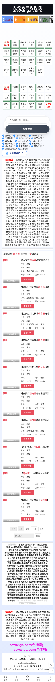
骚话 (34, 221)
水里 (8, 213)
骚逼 (34, 178)
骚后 (12, 224)
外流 (17, 165)
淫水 (38, 242)
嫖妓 (21, 189)
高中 (32, 170)
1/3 (27, 529)
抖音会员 (40, 105)
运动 (24, 170)
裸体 (12, 176)
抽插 (31, 612)
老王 (38, 176)
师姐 (30, 218)
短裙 (30, 176)
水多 (34, 242)
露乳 (25, 633)
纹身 (25, 631)
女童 (47, 186)
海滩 (12, 168)
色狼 (43, 165)
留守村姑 (6, 105)
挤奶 (12, 189)
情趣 (12, 633)
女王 (43, 625)
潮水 (30, 242)
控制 (23, 639)
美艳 (25, 178)
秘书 (12, 192)
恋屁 (30, 234)
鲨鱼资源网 (48, 61)
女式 (30, 205)
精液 (21, 213)
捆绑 (17, 234)
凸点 (30, 633)
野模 (43, 218)
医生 (21, 181)
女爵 (47, 189)
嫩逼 (17, 242)
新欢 (47, 229)
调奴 (28, 639)
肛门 (47, 181)
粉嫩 (12, 242)
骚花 (8, 224)
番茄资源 (31, 52)
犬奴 (17, 628)
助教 (43, 232)
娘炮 (34, 208)
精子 (30, 202)
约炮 (18, 160)
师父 (25, 218)
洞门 (25, 226)
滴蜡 (12, 620)
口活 (43, 234)
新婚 (43, 229)
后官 (17, 173)
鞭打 (17, 620)
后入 (49, 170)
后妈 (38, 173)
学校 (30, 168)
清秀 (25, 224)
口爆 (34, 202)
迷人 (8, 194)
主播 (34, 192)
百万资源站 (15, 61)
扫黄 (30, 221)
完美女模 (31, 88)
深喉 (38, 620)
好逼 (30, 216)
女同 (38, 186)
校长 (12, 181)
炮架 (43, 200)
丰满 (43, 242)
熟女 (30, 625)
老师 (47, 178)
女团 (43, 186)
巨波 (12, 221)
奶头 (34, 197)
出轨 (25, 165)
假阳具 (46, 617)
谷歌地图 (32, 659)
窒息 (12, 631)
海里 (47, 210)
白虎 (21, 216)
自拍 (17, 186)
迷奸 (17, 617)
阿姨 (17, 162)
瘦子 (8, 242)
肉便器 (8, 615)
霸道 (34, 162)
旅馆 (21, 184)
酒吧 (47, 205)
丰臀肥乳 (15, 88)
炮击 (8, 202)
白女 (21, 186)
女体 (8, 189)
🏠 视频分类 (6, 88)
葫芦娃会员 (31, 105)
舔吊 (47, 202)
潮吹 (21, 636)
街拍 (21, 176)
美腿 (38, 633)
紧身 (47, 242)
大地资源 (6, 61)
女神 (21, 205)
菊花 (34, 181)
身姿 (21, 210)
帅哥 (30, 162)
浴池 (34, 224)
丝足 (8, 240)
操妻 (17, 197)
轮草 (30, 200)
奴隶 (8, 628)
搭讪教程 (40, 88)
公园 (17, 213)
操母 (21, 197)
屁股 (38, 181)
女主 (8, 226)
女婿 (12, 165)
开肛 (43, 181)
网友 (22, 160)
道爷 (12, 216)
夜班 (8, 200)
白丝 (47, 226)
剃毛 (30, 173)
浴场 (30, 224)
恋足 (25, 234)
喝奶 (17, 189)
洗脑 (47, 636)
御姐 (38, 625)
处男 (43, 162)
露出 (26, 617)
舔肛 (30, 620)
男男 (30, 194)
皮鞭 (41, 170)
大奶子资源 (40, 43)
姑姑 (47, 208)
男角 (17, 226)
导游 (38, 213)
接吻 (12, 184)
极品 (25, 192)
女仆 (47, 625)
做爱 (21, 168)
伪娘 (30, 208)
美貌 (38, 240)
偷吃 (25, 240)
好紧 (8, 168)
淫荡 (17, 232)
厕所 (38, 184)
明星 (43, 192)
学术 (43, 224)
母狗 (48, 612)
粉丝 (30, 229)
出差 (43, 197)
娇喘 (11, 170)
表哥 (25, 237)
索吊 (8, 205)
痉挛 (30, 636)
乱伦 (17, 623)
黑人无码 (48, 88)
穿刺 (21, 631)
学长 (47, 216)
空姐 (8, 625)
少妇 (25, 625)
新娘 (8, 232)
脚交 (38, 237)
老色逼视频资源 (31, 71)
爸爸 (43, 176)
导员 (8, 216)
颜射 (48, 160)
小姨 (17, 205)
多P (12, 237)
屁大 (21, 192)
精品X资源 (40, 71)
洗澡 (17, 194)
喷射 (25, 189)
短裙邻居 (23, 88)
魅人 (34, 240)
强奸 (13, 617)
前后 (48, 245)
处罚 (8, 186)
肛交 (22, 615)
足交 (26, 615)
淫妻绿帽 (31, 96)
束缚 (27, 612)
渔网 (8, 229)
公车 (29, 245)
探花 (47, 197)
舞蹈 (35, 160)
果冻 (43, 240)
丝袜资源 (31, 43)
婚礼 (38, 229)
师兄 (34, 218)
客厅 (34, 184)
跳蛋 (34, 200)
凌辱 (22, 612)
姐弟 (34, 623)
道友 (47, 213)
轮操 (25, 200)
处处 (12, 178)
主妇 (25, 213)
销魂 (25, 232)
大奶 (25, 197)
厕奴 (21, 628)
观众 (34, 229)
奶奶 (47, 173)
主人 (12, 628)
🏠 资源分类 (6, 43)
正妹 (8, 197)
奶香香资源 (48, 43)
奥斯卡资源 (15, 43)
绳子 (30, 210)
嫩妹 (21, 242)
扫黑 (38, 221)
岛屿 (43, 213)
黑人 (43, 168)
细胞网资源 (15, 52)
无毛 (17, 216)
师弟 (17, 218)
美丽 (38, 178)
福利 (38, 165)
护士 (17, 181)
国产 (20, 245)
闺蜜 (30, 186)
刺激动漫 (23, 96)
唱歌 (8, 208)
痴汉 (48, 615)
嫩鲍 (47, 633)
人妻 (25, 181)
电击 (8, 631)
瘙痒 (17, 224)
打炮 (25, 168)
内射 (25, 202)
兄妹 (30, 623)
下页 (34, 529)
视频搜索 (27, 128)
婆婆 (8, 176)
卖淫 (12, 210)
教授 (38, 232)
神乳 (16, 237)
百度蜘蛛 (23, 659)
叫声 (47, 168)
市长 (38, 218)
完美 (27, 160)
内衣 (37, 170)
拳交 (47, 628)
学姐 (38, 216)
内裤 (44, 245)
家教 (25, 242)
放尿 (34, 628)
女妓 (34, 189)
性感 (30, 178)
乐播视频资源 (40, 61)
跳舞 (30, 226)
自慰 (34, 234)
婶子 (25, 210)
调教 (21, 224)
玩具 (38, 200)
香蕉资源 (40, 52)
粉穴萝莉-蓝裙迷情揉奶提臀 (37, 260)
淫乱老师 (15, 105)
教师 (8, 181)
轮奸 (8, 617)
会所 (12, 208)
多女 (47, 194)
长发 (34, 173)
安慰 (12, 200)
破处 (47, 176)
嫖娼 (17, 210)
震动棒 (39, 617)
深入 (8, 173)
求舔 (17, 229)
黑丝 (43, 226)
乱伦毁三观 (48, 105)
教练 (34, 232)
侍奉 (32, 639)
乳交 (29, 237)
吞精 (43, 620)
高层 (24, 245)
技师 (34, 165)
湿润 (43, 184)
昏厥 (38, 636)
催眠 (43, 636)
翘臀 (34, 633)
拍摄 (21, 221)
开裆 (21, 633)
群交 (19, 170)
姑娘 (43, 208)
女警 (43, 189)
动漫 (21, 226)
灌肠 (38, 628)
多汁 (17, 636)
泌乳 (12, 194)
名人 (47, 192)
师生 (38, 623)
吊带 (8, 633)
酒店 (25, 184)
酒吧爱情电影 (35, 666)
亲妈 (43, 173)
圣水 (30, 628)
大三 (28, 170)
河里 (12, 213)
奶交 (34, 237)
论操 (21, 200)
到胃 (12, 173)
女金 (38, 189)
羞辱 (21, 620)
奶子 (30, 197)
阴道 (21, 232)
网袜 (12, 232)
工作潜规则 (6, 96)
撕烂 (8, 210)
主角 (8, 234)
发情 (25, 162)
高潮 (47, 237)
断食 (17, 631)
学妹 (40, 160)
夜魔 (47, 218)
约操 (21, 178)
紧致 (12, 636)
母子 (21, 623)
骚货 (25, 221)
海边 (38, 210)
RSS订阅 (13, 659)
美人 (30, 240)
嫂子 (12, 205)
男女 (25, 194)
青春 (42, 237)
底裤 (25, 176)
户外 (17, 168)
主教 (47, 232)
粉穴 (8, 636)
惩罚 (47, 184)
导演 (34, 213)
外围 (8, 184)
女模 (31, 160)
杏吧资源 (23, 52)
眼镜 (43, 178)
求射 (21, 229)
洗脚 (17, 208)
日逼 (7, 245)
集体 (17, 184)
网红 (38, 192)
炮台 (47, 200)
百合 (25, 186)
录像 (11, 245)
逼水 (34, 216)
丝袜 (30, 192)
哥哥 (17, 176)
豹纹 (44, 160)
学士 (47, 224)
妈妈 (47, 165)
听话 (12, 234)
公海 (43, 210)
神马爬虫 (41, 659)
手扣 (38, 234)
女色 (25, 205)
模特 (21, 194)
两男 (43, 194)
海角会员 (23, 105)
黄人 (21, 240)
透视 (17, 633)
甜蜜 (33, 245)
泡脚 (21, 208)
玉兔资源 (23, 61)
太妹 (12, 197)
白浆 (21, 202)
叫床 (6, 170)
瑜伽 (38, 226)
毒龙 (34, 620)
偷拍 (12, 186)
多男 (38, 194)
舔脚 (25, 620)
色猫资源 (23, 71)
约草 (17, 178)
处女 (38, 162)
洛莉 (17, 202)
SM (45, 170)
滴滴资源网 (31, 61)
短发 (25, 173)
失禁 (34, 636)
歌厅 (43, 205)
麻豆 (38, 168)
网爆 (21, 162)
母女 (8, 162)
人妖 (21, 234)
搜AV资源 (23, 43)
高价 (16, 245)
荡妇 (34, 168)
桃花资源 (6, 52)
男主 (12, 226)
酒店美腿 (40, 96)
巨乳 (8, 221)
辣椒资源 (15, 71)
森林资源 (6, 71)
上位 (8, 237)
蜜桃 (8, 192)
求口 (25, 229)
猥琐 (21, 173)
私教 (30, 232)
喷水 (30, 189)
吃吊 (43, 202)
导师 (30, 213)
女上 (34, 205)
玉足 (43, 633)
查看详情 (27, 279)
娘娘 (38, 208)
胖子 (47, 240)
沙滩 (34, 210)
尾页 (42, 529)
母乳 (38, 197)
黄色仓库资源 (48, 52)
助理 (17, 192)
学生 (38, 224)
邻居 (34, 176)
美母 (12, 162)
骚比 (47, 221)
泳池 (30, 165)
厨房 (30, 184)
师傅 (21, 218)
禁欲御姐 (48, 96)
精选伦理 (15, 96)
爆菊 (30, 181)
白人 (17, 240)
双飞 (34, 186)
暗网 (17, 200)
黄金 (25, 628)
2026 (28, 275)
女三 (38, 205)
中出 (17, 221)
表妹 (21, 237)
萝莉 (12, 202)
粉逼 (25, 216)
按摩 (25, 208)
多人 (15, 170)
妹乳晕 (38, 245)
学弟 (43, 216)
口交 (38, 202)
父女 (25, 623)
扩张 (43, 628)
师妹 (12, 218)
